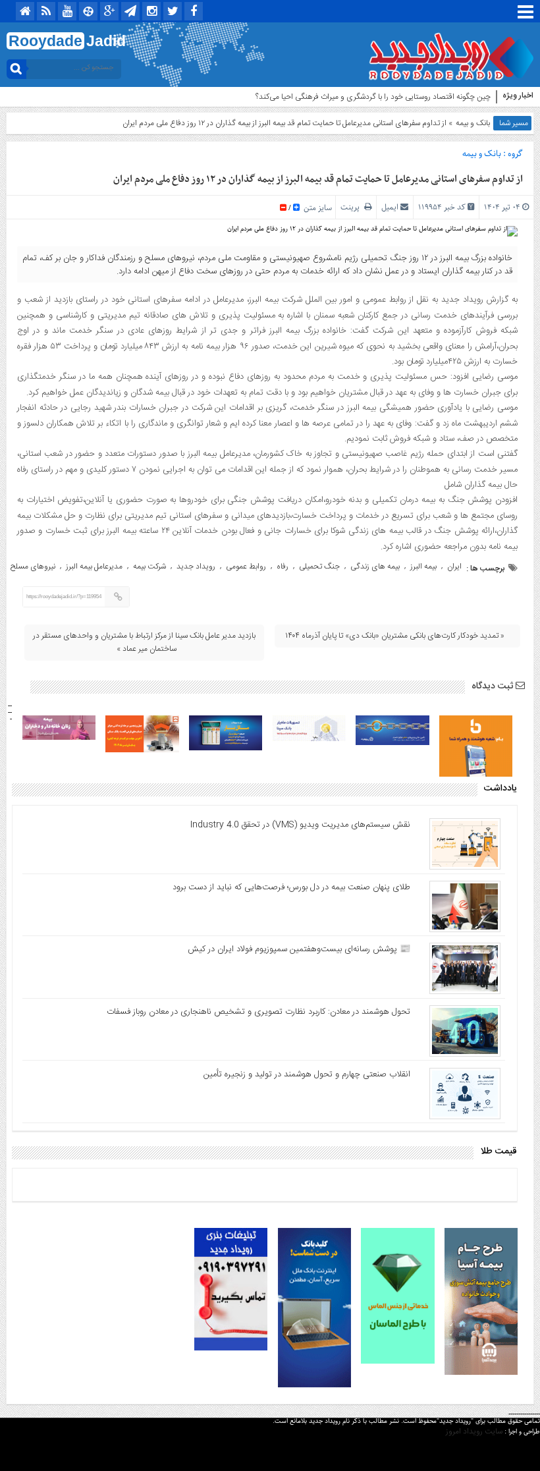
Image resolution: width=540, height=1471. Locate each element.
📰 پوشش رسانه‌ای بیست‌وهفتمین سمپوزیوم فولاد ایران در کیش (299, 949)
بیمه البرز (423, 566)
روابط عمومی (246, 566)
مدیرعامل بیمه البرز (94, 566)
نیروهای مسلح (33, 566)
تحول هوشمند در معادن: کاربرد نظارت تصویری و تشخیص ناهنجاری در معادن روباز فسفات (258, 1012)
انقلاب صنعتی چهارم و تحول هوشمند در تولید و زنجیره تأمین (306, 1074)
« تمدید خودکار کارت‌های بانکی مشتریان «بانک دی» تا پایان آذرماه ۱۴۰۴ (394, 635)
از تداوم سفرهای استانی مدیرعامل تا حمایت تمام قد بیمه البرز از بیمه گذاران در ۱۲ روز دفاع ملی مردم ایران (318, 179)
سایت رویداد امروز (474, 1431)
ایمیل (389, 207)
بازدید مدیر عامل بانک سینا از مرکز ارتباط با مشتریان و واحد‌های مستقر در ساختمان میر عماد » (144, 642)
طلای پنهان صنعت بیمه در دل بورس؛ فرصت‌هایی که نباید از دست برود (291, 887)
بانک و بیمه (473, 123)
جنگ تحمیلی (319, 566)
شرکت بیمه (149, 566)
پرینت (352, 207)
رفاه (282, 566)
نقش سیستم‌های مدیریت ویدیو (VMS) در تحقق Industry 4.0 (300, 825)
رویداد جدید (195, 566)
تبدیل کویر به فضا (464, 96)
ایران (454, 566)
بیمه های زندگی (375, 566)
